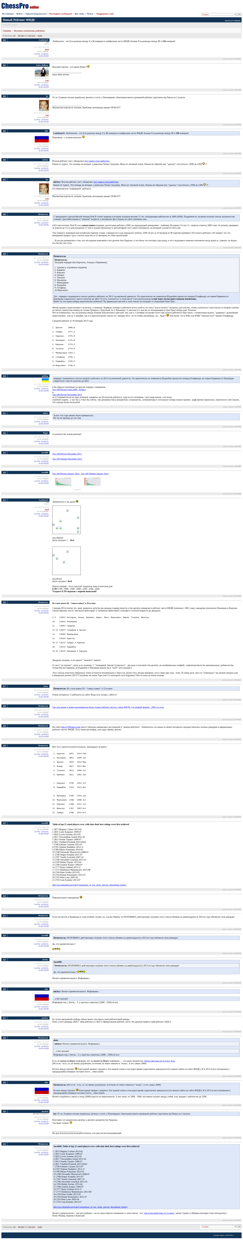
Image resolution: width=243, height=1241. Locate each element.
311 (4, 413)
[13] (33, 36)
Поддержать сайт (105, 14)
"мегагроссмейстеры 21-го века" (159, 1213)
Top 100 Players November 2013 (67, 394)
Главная (7, 30)
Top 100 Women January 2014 (94, 474)
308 (4, 214)
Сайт (47, 80)
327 (4, 1018)
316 (4, 602)
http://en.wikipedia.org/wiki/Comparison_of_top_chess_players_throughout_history (89, 885)
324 (4, 935)
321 (4, 823)
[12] (29, 36)
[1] (14, 36)
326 (4, 989)
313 (4, 453)
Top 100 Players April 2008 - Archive (69, 389)
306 (4, 160)
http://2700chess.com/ (71, 727)
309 (4, 254)
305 (4, 131)
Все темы (79, 14)
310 (4, 376)
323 (4, 916)
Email (47, 49)
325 (4, 959)
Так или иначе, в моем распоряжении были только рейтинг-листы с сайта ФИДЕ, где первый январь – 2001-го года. (108, 707)
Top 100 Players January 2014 (65, 474)
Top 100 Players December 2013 (67, 454)
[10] (22, 36)
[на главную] (20, 8)
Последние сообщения (60, 14)
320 (4, 745)
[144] (40, 36)
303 (4, 65)
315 (4, 500)
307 (4, 179)
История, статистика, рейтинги (29, 30)
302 (4, 40)
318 (4, 706)
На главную (8, 14)
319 (4, 726)
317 (4, 686)
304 (4, 96)
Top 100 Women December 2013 (67, 459)
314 (4, 472)
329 (4, 1082)
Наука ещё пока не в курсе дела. (159, 1061)
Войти (19, 14)
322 (4, 896)
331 (4, 1144)
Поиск (90, 14)
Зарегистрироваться (35, 14)
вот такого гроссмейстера (97, 161)
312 (4, 433)
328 (4, 1038)
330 (4, 1111)
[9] (19, 36)
